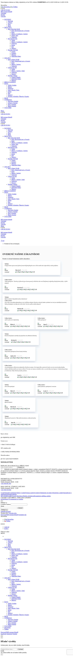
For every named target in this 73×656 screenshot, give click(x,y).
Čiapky (13, 51)
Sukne (13, 45)
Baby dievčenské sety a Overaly (20, 30)
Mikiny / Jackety (16, 64)
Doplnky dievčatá (13, 50)
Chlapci (10, 22)
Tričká (13, 40)
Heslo (2, 506)
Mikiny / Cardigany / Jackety (19, 34)
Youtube (14, 634)
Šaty (12, 47)
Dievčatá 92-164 (12, 38)
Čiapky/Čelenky (16, 77)
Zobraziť (20, 508)
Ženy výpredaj (12, 104)
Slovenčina (10, 519)
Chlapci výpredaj (12, 103)
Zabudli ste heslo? (6, 511)
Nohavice (14, 37)
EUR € (6, 528)
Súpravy (13, 48)
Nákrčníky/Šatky (16, 56)
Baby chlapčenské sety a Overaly (20, 61)
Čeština (8, 521)
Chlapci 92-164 (12, 67)
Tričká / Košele (12, 85)
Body (13, 32)
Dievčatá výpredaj (13, 101)
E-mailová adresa (5, 504)
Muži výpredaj (12, 106)
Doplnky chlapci (12, 75)
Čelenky (13, 53)
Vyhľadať (20, 649)
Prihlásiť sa (4, 509)
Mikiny (10, 87)
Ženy (9, 24)
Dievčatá (10, 21)
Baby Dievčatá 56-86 (14, 29)
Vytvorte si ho (13, 513)
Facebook (3, 634)
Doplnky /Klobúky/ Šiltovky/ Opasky (18, 96)
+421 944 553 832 (6, 490)
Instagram (9, 634)
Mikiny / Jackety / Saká (18, 71)
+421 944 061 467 (6, 483)
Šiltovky (13, 55)
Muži (9, 26)
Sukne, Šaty (14, 35)
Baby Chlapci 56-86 (13, 59)
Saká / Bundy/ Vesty (13, 90)
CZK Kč (6, 527)
